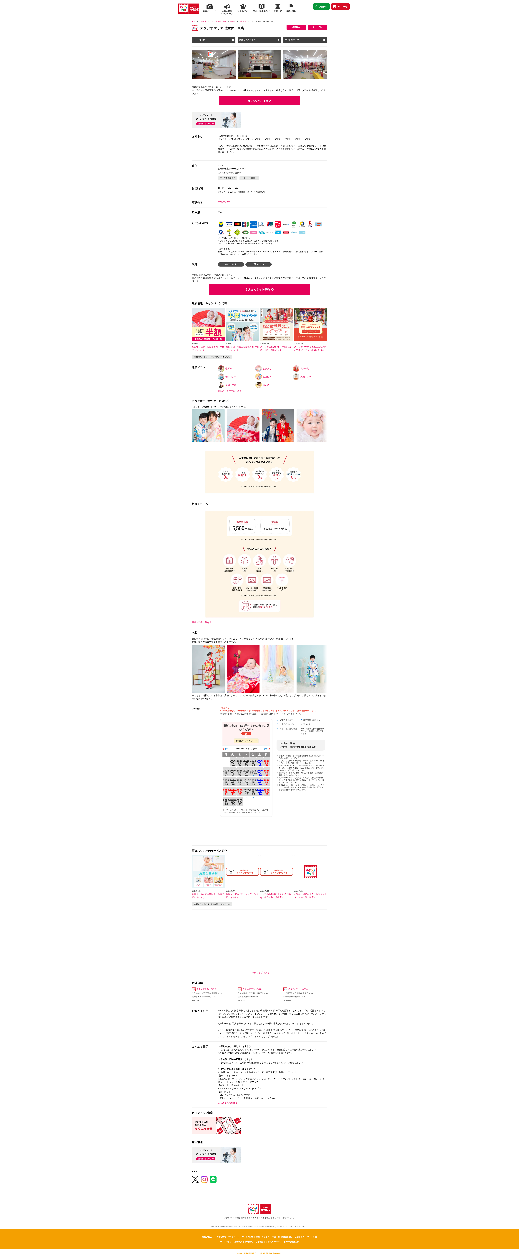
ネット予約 (342, 6)
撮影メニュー (208, 1236)
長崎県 (233, 22)
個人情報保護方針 (291, 1241)
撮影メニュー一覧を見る (230, 391)
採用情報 (249, 1241)
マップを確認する (227, 178)
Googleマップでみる (259, 973)
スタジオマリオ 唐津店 (252, 989)
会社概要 (259, 1241)
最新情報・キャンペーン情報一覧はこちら (212, 357)
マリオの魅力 (247, 1236)
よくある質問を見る (227, 1102)
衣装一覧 (276, 1236)
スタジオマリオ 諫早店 (298, 989)
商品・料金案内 (262, 1236)
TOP (194, 22)
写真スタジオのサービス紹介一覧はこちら (212, 904)
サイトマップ (226, 1241)
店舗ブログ (299, 1236)
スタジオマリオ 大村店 (206, 989)
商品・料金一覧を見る (203, 622)
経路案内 (296, 27)
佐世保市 (242, 22)
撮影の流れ (287, 1236)
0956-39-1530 (224, 202)
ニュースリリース (273, 1241)
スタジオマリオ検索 (218, 22)
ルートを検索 (249, 178)
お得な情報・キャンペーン (228, 1236)
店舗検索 (323, 6)
